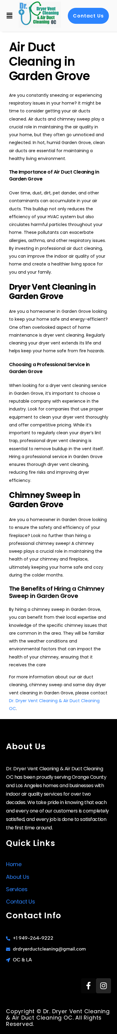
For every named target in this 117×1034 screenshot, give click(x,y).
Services (16, 889)
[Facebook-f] (88, 985)
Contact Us (20, 901)
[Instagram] (103, 985)
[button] (9, 15)
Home (13, 864)
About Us (17, 877)
